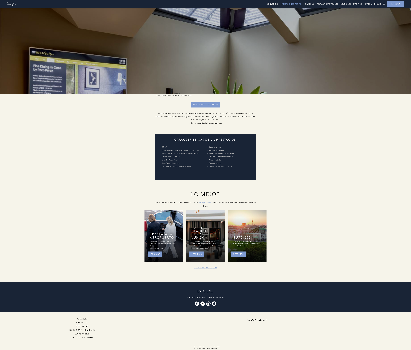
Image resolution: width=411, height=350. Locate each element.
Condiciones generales (82, 330)
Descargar (82, 326)
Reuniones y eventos (351, 4)
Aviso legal (82, 322)
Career (368, 4)
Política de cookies (82, 337)
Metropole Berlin (204, 203)
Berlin (377, 4)
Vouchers (82, 319)
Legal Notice (82, 334)
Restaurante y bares (327, 4)
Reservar (395, 4)
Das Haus (309, 4)
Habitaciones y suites (292, 4)
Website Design (212, 348)
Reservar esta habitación (205, 105)
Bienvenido (272, 4)
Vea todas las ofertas (205, 267)
